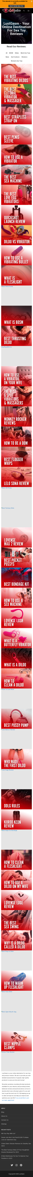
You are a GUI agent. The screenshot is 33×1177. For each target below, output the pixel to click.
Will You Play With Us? (8, 1133)
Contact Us (4, 1120)
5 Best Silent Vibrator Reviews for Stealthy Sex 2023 (16, 1145)
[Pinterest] (21, 1165)
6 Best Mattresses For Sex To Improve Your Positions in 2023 (15, 1157)
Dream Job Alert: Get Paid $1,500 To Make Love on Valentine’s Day (14, 1138)
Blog (2, 1112)
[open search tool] (24, 10)
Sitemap (3, 1124)
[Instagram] (16, 1165)
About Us (4, 1116)
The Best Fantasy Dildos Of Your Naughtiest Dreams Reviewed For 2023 (15, 1151)
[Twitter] (12, 1165)
